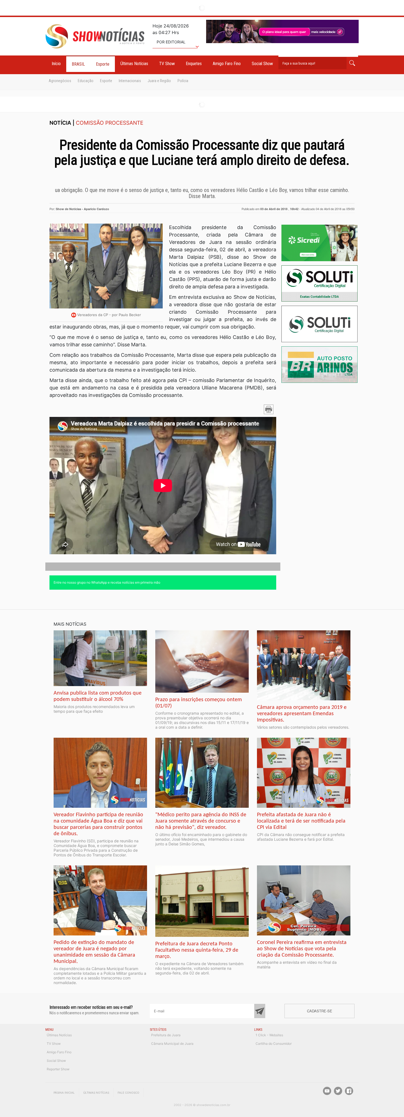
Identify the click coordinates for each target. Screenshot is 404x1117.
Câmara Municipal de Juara (172, 1043)
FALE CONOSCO (128, 1092)
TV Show (167, 63)
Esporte (102, 64)
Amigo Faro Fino (227, 63)
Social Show (262, 63)
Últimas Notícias (134, 63)
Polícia (183, 81)
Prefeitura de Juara (166, 1035)
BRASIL (78, 64)
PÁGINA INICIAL (64, 1092)
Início (56, 63)
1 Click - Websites (269, 1035)
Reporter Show (58, 1069)
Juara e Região (159, 81)
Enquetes (194, 63)
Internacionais (130, 81)
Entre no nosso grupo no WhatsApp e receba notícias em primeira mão (107, 582)
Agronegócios (60, 81)
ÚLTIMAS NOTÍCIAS (96, 1092)
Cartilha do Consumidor (274, 1043)
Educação (85, 81)
